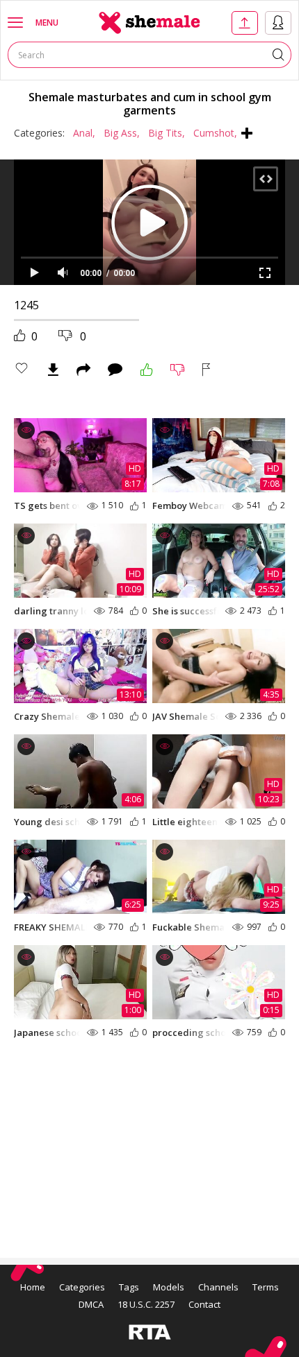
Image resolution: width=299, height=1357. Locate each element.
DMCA (91, 1304)
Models (168, 1287)
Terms (265, 1287)
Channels (218, 1287)
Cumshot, (215, 132)
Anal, (84, 132)
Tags (129, 1287)
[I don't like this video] (177, 369)
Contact (204, 1304)
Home (32, 1287)
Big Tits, (166, 132)
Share (83, 369)
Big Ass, (122, 132)
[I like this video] (146, 369)
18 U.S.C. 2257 (146, 1304)
